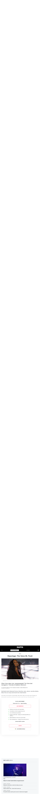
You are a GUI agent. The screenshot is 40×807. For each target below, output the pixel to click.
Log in (20, 725)
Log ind (27, 650)
